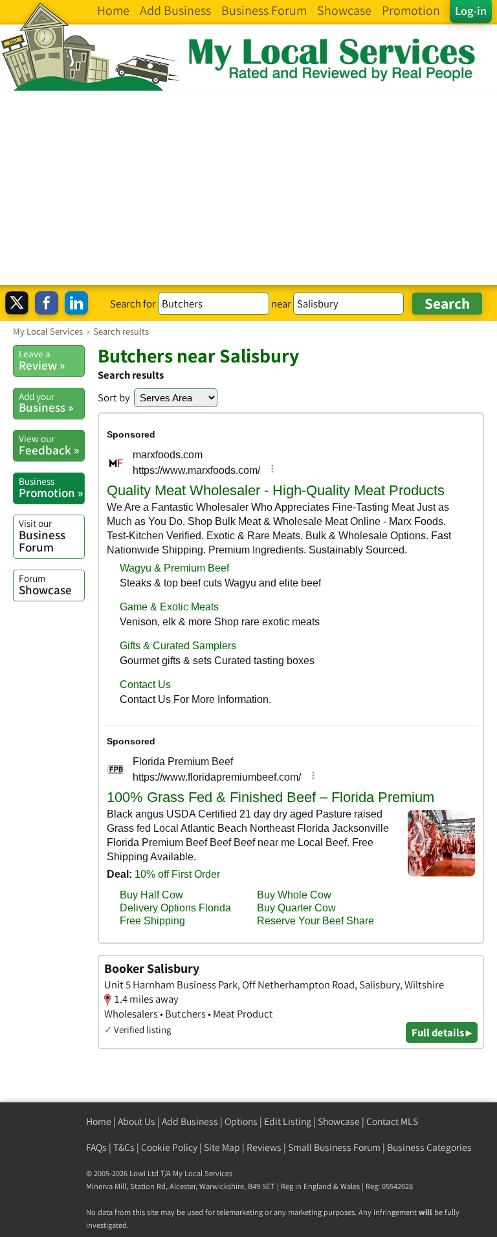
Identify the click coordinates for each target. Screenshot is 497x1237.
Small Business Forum (334, 1147)
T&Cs (124, 1147)
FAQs (96, 1147)
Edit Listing (287, 1121)
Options (241, 1121)
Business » (46, 403)
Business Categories (429, 1147)
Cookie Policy (169, 1147)
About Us (136, 1121)
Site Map (222, 1147)
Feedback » (49, 445)
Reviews (264, 1147)
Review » (42, 360)
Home (98, 1121)
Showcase (45, 584)
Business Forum (42, 536)
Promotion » (51, 487)
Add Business (190, 1121)
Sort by (114, 397)
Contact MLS (392, 1121)
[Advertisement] (248, 187)
